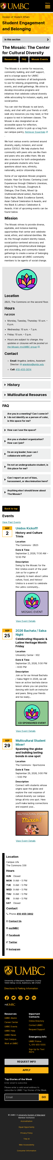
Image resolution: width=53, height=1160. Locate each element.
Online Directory (36, 1021)
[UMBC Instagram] (20, 998)
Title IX (26, 1139)
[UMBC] (15, 6)
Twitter (13, 943)
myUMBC (14, 929)
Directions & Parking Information (21, 988)
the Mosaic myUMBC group (22, 346)
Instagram (14, 950)
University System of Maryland (31, 1115)
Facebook (14, 936)
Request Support (37, 1029)
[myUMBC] (10, 1004)
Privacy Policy (26, 1133)
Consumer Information (26, 1151)
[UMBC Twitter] (13, 998)
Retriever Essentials (35, 132)
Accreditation (26, 1121)
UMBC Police (35, 1041)
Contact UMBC (36, 1025)
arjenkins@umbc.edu (33, 364)
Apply (27, 1070)
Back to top (11, 508)
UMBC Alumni (11, 1018)
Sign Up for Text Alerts (36, 1050)
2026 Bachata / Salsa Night (31, 632)
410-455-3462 (25, 913)
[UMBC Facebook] (7, 998)
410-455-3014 (23, 369)
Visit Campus (10, 1039)
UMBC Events (11, 1026)
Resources (11, 59)
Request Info (26, 1061)
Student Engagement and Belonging (23, 25)
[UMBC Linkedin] (34, 998)
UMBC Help (10, 1031)
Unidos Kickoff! (27, 528)
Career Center (11, 1022)
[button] (26, 385)
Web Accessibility (26, 1145)
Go (44, 1097)
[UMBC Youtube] (27, 998)
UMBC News (10, 1035)
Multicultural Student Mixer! (31, 742)
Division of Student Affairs (16, 17)
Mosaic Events (40, 59)
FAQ (24, 59)
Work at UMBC (11, 1043)
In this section (12, 39)
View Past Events (11, 522)
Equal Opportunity (26, 1127)
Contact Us (15, 921)
